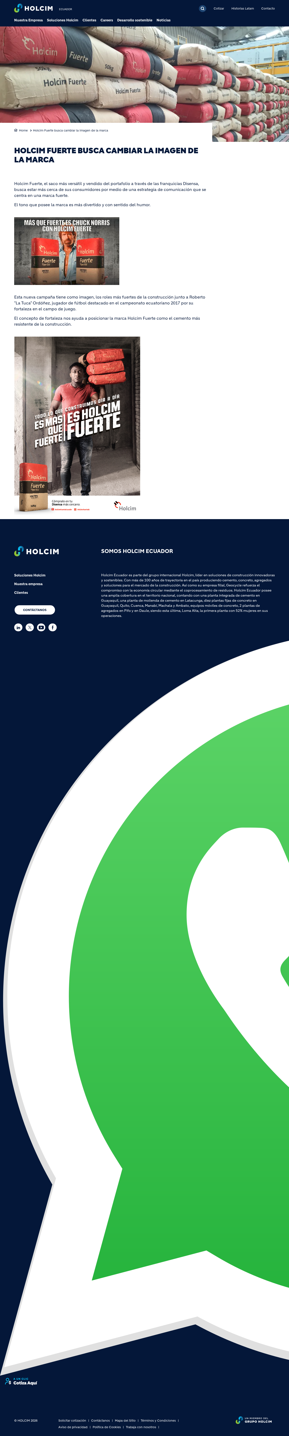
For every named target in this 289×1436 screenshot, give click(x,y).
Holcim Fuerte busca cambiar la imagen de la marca (70, 130)
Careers (106, 20)
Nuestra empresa (28, 584)
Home (23, 130)
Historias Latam (242, 8)
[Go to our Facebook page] (53, 627)
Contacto (268, 8)
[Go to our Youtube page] (42, 627)
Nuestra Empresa (28, 20)
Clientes (89, 20)
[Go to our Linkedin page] (19, 627)
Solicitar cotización (72, 1420)
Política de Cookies (107, 1427)
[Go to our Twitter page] (31, 627)
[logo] (33, 8)
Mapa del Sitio (125, 1420)
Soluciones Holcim (62, 20)
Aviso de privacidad (73, 1427)
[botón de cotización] (21, 1381)
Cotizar (219, 8)
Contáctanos (35, 610)
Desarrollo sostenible (134, 20)
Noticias (164, 20)
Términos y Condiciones (158, 1420)
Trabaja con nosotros (141, 1427)
